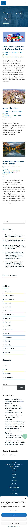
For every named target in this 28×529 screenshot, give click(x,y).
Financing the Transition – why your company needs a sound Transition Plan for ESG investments (15, 247)
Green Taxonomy (15, 171)
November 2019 (9, 349)
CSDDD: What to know (10, 108)
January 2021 (8, 337)
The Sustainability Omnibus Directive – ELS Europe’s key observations (15, 241)
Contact (14, 490)
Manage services (13, 511)
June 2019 (7, 352)
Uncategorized (9, 377)
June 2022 (8, 326)
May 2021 (7, 333)
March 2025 (8, 292)
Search (5, 384)
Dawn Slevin (18, 52)
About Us (14, 484)
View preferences (14, 523)
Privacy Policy (16, 527)
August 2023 (8, 318)
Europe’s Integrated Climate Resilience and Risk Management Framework (15, 235)
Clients (14, 477)
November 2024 (9, 296)
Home (14, 474)
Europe (7, 115)
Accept (14, 515)
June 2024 (8, 303)
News (6, 54)
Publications (8, 373)
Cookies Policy (10, 527)
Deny (14, 519)
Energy (7, 57)
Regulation (17, 115)
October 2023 (9, 311)
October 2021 (8, 330)
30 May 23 (7, 52)
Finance (7, 171)
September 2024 (9, 299)
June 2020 (8, 341)
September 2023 (9, 314)
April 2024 (8, 307)
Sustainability (7, 117)
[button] (26, 498)
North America (7, 172)
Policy (17, 57)
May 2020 (8, 345)
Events (7, 366)
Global (12, 57)
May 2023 (7, 322)
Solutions (14, 481)
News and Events (14, 487)
